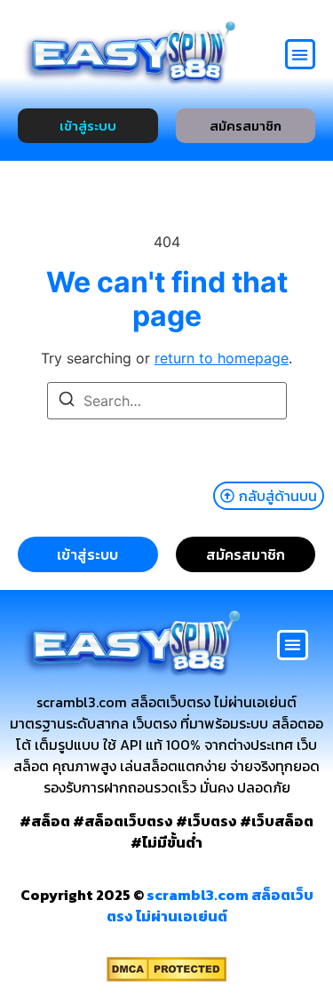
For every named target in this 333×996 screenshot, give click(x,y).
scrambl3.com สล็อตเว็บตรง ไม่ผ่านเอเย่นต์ (210, 905)
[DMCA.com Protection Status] (166, 976)
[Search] (67, 401)
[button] (300, 54)
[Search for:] (167, 400)
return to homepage (222, 358)
